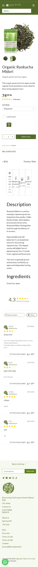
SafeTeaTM (7, 521)
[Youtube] (10, 478)
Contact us (6, 507)
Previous (27, 161)
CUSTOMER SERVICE (7, 511)
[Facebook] (7, 478)
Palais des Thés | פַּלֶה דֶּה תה (25, 559)
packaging (5, 105)
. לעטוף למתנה (11, 117)
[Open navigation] (3, 5)
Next (34, 161)
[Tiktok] (16, 478)
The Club (5, 524)
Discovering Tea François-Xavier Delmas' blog (18, 499)
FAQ (4, 530)
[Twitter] (3, 478)
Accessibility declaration (11, 547)
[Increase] (12, 137)
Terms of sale (7, 537)
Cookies (5, 543)
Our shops (6, 503)
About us (5, 518)
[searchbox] (14, 315)
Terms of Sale (7, 540)
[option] (5, 58)
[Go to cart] (33, 5)
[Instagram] (13, 478)
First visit (6, 533)
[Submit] (33, 11)
